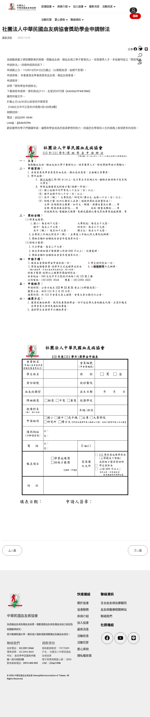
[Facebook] (135, 49)
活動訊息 (107, 6)
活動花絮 (46, 19)
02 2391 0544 (26, 648)
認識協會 (46, 6)
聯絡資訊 (75, 19)
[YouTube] (120, 638)
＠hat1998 (54, 663)
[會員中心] (133, 10)
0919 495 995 (30, 663)
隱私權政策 (84, 655)
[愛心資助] (140, 62)
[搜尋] (140, 55)
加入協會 (78, 6)
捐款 (135, 16)
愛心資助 (60, 19)
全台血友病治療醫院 (114, 603)
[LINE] (146, 49)
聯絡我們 (106, 616)
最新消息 (94, 6)
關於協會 (83, 603)
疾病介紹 (62, 6)
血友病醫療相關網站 (114, 609)
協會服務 (83, 609)
